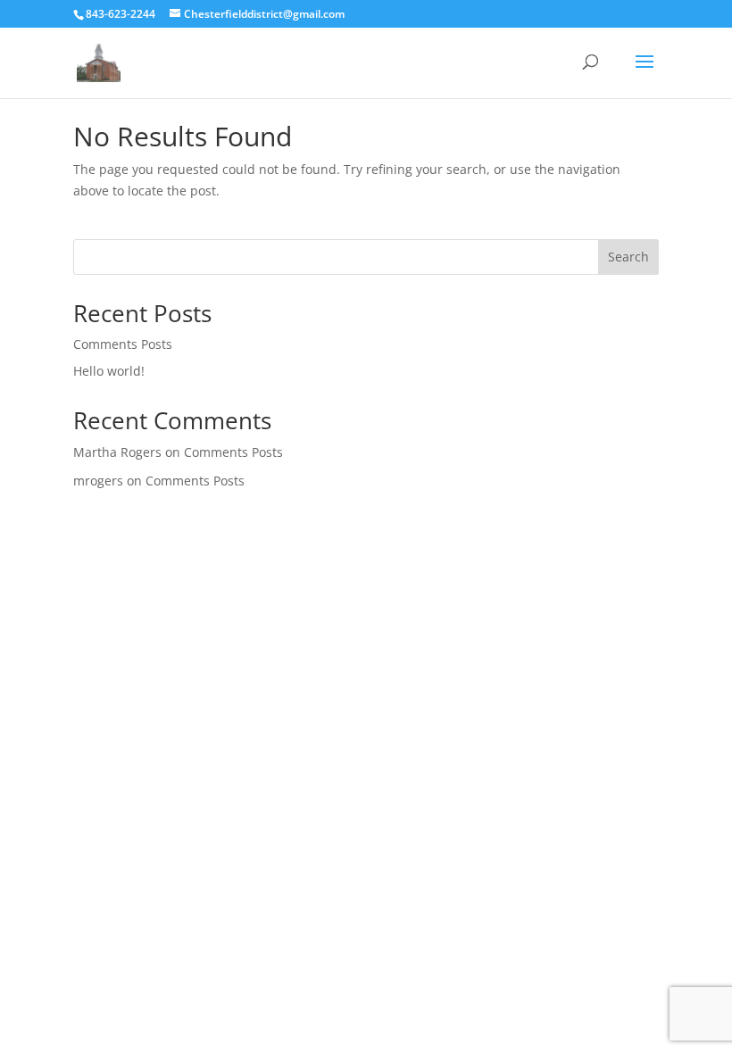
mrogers (98, 480)
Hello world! (109, 370)
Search (628, 256)
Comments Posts (122, 344)
